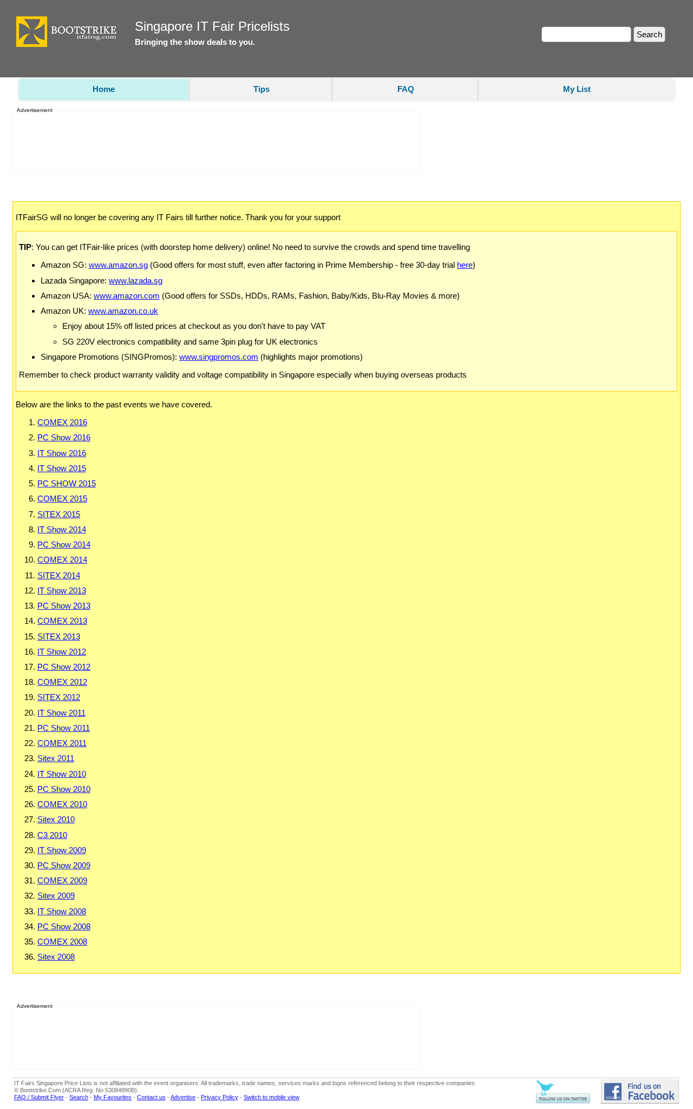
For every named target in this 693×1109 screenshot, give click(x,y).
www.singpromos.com (218, 356)
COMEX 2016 (62, 422)
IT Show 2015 (61, 468)
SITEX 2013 (58, 636)
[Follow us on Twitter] (563, 1101)
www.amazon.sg (118, 264)
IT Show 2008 (61, 911)
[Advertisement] (213, 142)
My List (577, 89)
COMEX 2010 (62, 804)
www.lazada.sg (135, 280)
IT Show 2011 (61, 712)
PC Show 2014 (63, 544)
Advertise (183, 1097)
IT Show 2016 (61, 453)
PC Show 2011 (63, 727)
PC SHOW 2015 (66, 483)
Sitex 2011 (55, 758)
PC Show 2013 (63, 605)
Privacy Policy (219, 1097)
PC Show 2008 (63, 926)
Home (104, 89)
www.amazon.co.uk (123, 310)
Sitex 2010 (56, 819)
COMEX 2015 (62, 498)
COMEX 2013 (62, 620)
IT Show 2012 (61, 651)
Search (78, 1097)
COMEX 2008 (62, 941)
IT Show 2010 (61, 773)
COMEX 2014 (62, 559)
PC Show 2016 (63, 437)
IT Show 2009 (61, 850)
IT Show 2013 (61, 590)
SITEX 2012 (58, 697)
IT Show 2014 (61, 529)
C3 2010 (52, 835)
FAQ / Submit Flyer (39, 1097)
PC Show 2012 (63, 666)
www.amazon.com (127, 295)
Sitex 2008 (56, 956)
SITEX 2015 (58, 514)
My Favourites (113, 1097)
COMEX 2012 (62, 681)
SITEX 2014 (58, 575)
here (465, 264)
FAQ (405, 89)
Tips (261, 89)
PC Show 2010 (63, 789)
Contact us (151, 1097)
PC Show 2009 (63, 865)
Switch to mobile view (271, 1097)
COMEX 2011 (62, 743)
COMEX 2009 (62, 880)
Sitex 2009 (56, 895)
